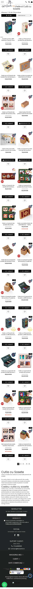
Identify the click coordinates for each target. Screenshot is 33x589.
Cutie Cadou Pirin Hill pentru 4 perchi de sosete (24, 112)
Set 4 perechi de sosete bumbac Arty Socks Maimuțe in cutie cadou (8, 444)
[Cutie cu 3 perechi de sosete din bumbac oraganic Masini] (8, 398)
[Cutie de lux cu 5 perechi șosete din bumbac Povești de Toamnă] (8, 250)
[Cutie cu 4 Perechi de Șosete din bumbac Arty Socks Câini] (8, 103)
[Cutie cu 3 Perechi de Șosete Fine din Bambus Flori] (25, 28)
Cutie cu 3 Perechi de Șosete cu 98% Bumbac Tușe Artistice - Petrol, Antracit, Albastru (8, 333)
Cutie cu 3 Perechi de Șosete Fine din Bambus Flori (25, 39)
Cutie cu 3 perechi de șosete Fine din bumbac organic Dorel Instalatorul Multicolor (25, 444)
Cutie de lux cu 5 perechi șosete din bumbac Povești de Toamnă (8, 260)
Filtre (9, 15)
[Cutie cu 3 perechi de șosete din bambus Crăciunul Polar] (8, 176)
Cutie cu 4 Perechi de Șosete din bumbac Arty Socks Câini (8, 112)
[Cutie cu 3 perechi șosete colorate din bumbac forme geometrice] (25, 139)
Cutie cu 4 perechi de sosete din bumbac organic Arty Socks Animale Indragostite (25, 371)
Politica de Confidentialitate (13, 524)
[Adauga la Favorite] (8, 53)
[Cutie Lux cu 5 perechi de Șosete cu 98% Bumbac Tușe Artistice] (25, 287)
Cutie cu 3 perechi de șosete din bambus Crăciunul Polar (8, 186)
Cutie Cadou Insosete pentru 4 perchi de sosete (8, 149)
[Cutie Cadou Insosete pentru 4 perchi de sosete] (8, 139)
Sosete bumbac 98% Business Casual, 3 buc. (8, 39)
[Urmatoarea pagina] (29, 464)
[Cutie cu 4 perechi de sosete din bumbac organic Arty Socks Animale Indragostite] (25, 361)
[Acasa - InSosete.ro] (10, 2)
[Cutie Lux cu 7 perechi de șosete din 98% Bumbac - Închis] (8, 360)
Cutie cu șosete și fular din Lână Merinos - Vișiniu (24, 224)
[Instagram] (18, 535)
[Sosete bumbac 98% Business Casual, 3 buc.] (8, 28)
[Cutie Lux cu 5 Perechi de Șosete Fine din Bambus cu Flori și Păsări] (8, 66)
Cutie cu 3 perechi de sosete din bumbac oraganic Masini (8, 408)
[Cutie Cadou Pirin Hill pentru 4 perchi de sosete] (25, 103)
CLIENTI (16, 559)
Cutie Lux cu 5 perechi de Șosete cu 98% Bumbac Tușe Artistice (25, 297)
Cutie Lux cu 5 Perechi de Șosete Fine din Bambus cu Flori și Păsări (8, 76)
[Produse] (2, 2)
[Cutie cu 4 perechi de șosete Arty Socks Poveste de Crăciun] (25, 176)
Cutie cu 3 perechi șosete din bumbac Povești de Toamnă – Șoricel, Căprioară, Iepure (8, 297)
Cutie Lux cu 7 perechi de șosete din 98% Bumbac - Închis (8, 371)
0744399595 (17, 546)
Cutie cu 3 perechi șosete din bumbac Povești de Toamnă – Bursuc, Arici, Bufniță (24, 260)
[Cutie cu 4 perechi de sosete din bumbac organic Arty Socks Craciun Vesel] (25, 398)
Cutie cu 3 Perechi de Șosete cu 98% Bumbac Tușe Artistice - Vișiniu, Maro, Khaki (25, 333)
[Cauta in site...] (29, 2)
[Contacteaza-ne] (26, 2)
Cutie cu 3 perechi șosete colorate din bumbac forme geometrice (24, 149)
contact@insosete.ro (17, 549)
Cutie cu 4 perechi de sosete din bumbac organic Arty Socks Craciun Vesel (24, 408)
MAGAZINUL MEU (15, 555)
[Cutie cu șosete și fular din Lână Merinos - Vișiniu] (25, 213)
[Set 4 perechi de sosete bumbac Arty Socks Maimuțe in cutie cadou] (8, 435)
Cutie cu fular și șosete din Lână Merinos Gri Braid (24, 76)
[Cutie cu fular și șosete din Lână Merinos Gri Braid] (25, 66)
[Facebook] (14, 535)
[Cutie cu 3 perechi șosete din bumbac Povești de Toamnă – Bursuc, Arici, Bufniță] (25, 250)
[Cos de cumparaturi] (31, 2)
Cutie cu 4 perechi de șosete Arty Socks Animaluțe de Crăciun (8, 224)
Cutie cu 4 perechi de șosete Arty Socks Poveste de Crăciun (24, 186)
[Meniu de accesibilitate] (30, 575)
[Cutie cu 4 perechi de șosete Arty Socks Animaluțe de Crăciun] (8, 213)
